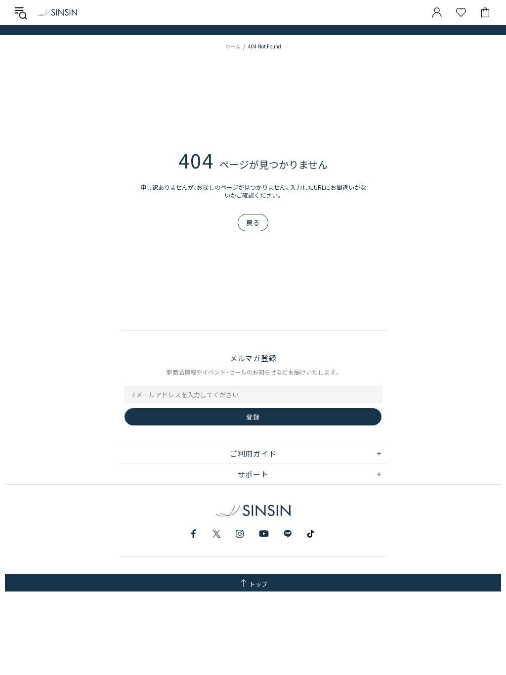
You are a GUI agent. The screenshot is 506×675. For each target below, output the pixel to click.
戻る (252, 222)
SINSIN (57, 12)
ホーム (232, 46)
